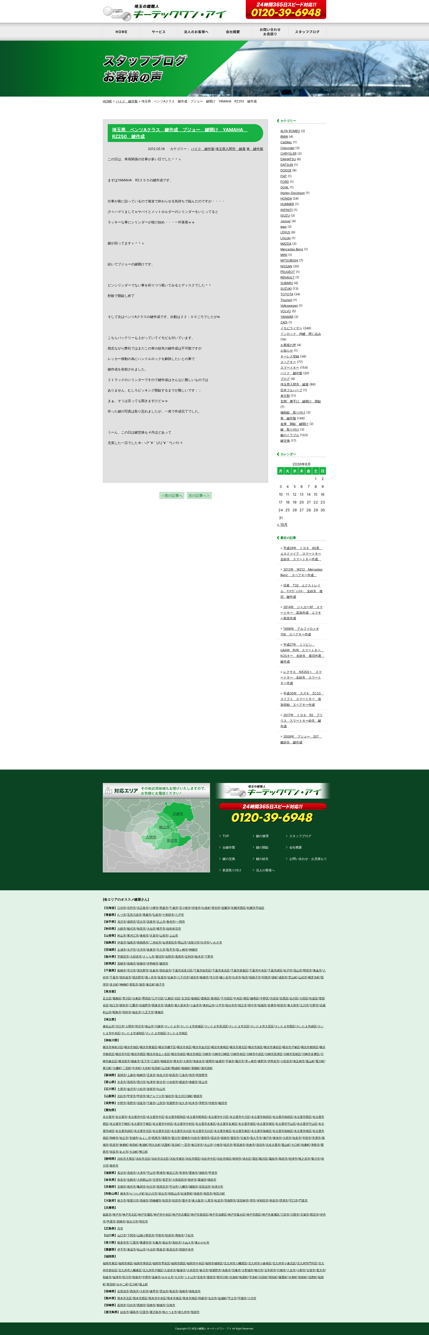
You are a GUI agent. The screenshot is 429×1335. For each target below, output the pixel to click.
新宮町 (111, 1284)
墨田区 (146, 998)
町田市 (282, 1005)
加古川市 (132, 1221)
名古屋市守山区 (285, 1124)
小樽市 (154, 908)
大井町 (146, 1068)
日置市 (144, 1312)
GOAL (284, 187)
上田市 (161, 1103)
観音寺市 (123, 1242)
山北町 (166, 1068)
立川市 (304, 1005)
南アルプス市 (155, 1096)
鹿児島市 (155, 1312)
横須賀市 (124, 1061)
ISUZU (285, 215)
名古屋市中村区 (163, 1124)
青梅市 (159, 1012)
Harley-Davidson (292, 193)
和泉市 (273, 1200)
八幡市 (183, 1186)
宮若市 (201, 1277)
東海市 (277, 1138)
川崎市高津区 (273, 1054)
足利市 (189, 956)
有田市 (208, 1193)
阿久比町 (155, 1145)
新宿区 (215, 998)
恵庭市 (164, 908)
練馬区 (254, 998)
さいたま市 (172, 1026)
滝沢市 (121, 921)
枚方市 (121, 1200)
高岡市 (131, 1082)
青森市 (147, 914)
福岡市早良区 (161, 1263)
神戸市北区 (129, 1214)
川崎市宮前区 (292, 1054)
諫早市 (154, 1291)
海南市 (198, 1193)
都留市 (198, 1096)
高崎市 (121, 963)
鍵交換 (285, 440)
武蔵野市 (145, 1005)
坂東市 (151, 949)
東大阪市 (198, 1200)
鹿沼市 (160, 956)
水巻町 (292, 1277)
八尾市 (209, 1200)
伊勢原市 (273, 1061)
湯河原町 (207, 1068)
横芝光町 (314, 977)
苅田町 (263, 1277)
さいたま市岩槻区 (192, 1026)
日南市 (170, 1305)
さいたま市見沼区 (216, 1026)
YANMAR (286, 317)
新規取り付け (232, 870)
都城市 (161, 1305)
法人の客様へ (265, 870)
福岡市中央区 (195, 1263)
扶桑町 (305, 1145)
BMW (284, 136)
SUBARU (286, 283)
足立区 (107, 998)
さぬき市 (188, 1242)
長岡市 (121, 1075)
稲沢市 (228, 1145)
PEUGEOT (287, 272)
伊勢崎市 (152, 963)
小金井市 (196, 1005)
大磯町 (117, 1068)
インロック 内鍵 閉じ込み (300, 334)
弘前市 (157, 914)
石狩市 (131, 908)
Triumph (286, 300)
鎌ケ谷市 (225, 977)
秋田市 (141, 928)
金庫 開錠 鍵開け (294, 424)
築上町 (143, 1284)
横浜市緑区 (178, 1054)
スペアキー (288, 362)
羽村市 (126, 1012)
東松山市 (108, 1026)
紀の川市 (151, 1193)
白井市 (236, 977)
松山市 (141, 1249)
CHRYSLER (288, 153)
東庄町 (150, 984)
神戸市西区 (253, 1214)
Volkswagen (289, 305)
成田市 (283, 977)
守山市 (151, 1172)
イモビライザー (291, 328)
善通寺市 (145, 1242)
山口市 (121, 1235)
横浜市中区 (123, 1054)
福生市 (136, 1012)
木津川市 (217, 1186)
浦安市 (194, 977)
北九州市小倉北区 (284, 1263)
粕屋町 (243, 1277)
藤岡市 (164, 963)
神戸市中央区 (162, 1214)
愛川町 (320, 1061)
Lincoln (285, 238)
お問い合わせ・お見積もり (308, 859)
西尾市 (156, 1138)
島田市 (283, 1158)
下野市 (209, 956)
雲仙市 (164, 1291)
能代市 (131, 928)
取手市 (170, 949)
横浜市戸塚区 (291, 1047)
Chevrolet (287, 148)
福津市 (117, 1277)
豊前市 (211, 1277)
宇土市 (232, 1298)
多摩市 (272, 1005)
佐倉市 (154, 970)
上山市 (173, 935)
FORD (284, 182)
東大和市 (293, 1005)
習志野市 (143, 970)
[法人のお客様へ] (195, 32)
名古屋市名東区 (206, 1124)
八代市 (252, 1298)
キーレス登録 (289, 356)
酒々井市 (151, 977)
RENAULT (287, 277)
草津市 (183, 1172)
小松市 (141, 1089)
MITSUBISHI (289, 260)
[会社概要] (233, 32)
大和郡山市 (144, 1179)
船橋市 (121, 970)
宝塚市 (304, 1214)
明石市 (143, 1221)
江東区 (169, 998)
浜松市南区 (224, 1158)
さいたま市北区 (239, 1026)
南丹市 (131, 1186)
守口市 (293, 1200)
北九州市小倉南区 (259, 1263)
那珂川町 (222, 1277)
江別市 (121, 908)
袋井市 (114, 1165)
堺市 (253, 1200)
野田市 (307, 970)
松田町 (156, 1068)
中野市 (121, 1103)
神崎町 (124, 984)
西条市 (161, 1249)
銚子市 (160, 984)
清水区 (246, 1158)
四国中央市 (186, 1249)
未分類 (285, 396)
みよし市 (145, 1138)
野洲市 (161, 1172)
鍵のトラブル (289, 435)
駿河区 (263, 1158)
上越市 (131, 1075)
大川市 (179, 1277)
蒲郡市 (166, 1138)
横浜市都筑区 (309, 1047)
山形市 (164, 935)
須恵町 (312, 1277)
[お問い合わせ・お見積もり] (270, 32)
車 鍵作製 (254, 149)
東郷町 (124, 1145)
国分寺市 (231, 1005)
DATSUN (286, 165)
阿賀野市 (202, 1075)
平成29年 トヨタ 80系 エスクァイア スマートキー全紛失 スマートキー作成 (301, 553)
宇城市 (242, 1298)
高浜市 (215, 1138)
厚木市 (177, 1061)
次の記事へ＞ (199, 495)
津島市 (315, 1145)
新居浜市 (172, 1249)
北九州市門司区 (307, 1263)
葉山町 (310, 1061)
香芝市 (166, 1179)
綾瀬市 (220, 1061)
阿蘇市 (202, 1298)
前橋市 (131, 963)
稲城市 (262, 1005)
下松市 (189, 1235)
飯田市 (223, 1103)
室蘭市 (225, 908)
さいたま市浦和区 (133, 1033)
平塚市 (229, 1061)
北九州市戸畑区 (153, 1270)
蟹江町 (143, 1151)
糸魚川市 (162, 1075)
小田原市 (286, 1061)
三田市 (285, 1214)
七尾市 (121, 1089)
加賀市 (151, 1089)
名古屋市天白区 (181, 1131)
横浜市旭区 (131, 1047)
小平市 (220, 1005)
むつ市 (121, 914)
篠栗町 (283, 1277)
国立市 (242, 1005)
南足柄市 (299, 1061)
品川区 (294, 998)
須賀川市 (194, 942)
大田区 (303, 998)
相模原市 (166, 1061)
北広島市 (143, 908)
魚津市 (151, 1082)
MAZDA (285, 243)
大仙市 (151, 928)
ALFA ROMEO (290, 131)
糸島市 (226, 1270)
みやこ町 (122, 1284)
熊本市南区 (190, 1298)
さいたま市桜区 (156, 1033)
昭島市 (117, 1012)
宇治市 (173, 1186)
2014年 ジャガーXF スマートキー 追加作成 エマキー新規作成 (301, 612)
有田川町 (219, 1193)
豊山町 (286, 1145)
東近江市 (172, 1172)
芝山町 (292, 977)
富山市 (203, 1082)
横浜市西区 (138, 1054)
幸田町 (133, 1145)
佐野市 (169, 956)
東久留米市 (182, 1005)
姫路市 (107, 1214)
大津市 (141, 1172)
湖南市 (203, 1172)
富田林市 (243, 1200)
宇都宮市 (123, 956)
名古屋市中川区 (218, 1117)
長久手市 (256, 1138)
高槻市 (144, 1200)
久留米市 (170, 1270)
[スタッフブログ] (307, 32)
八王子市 (148, 1012)
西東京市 (158, 1005)
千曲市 (151, 1103)
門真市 (303, 1200)
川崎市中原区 (255, 1054)
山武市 (302, 977)
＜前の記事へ (172, 495)
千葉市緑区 (275, 970)
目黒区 (284, 998)
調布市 (124, 1005)
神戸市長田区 (199, 1214)
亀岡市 (141, 1186)
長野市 (131, 1103)
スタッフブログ (300, 836)
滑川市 (141, 1082)
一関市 (180, 921)
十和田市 (168, 914)
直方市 (320, 1270)
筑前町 (302, 1277)
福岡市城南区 (214, 1263)
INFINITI (286, 210)
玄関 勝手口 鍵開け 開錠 (300, 401)
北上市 (161, 921)
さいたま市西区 (285, 1026)
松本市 (193, 1103)
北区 (177, 998)
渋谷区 (274, 998)
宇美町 (253, 1277)
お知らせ (286, 350)
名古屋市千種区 (120, 1124)
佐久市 (183, 1103)
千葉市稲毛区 (202, 970)
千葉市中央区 (258, 970)
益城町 (222, 1298)
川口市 (120, 1026)
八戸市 (179, 914)
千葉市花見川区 (182, 970)
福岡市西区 (178, 1263)
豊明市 (205, 1138)
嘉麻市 (156, 1277)
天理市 (157, 1179)
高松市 (176, 1242)
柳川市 (258, 1270)
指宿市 (195, 1312)
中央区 (237, 998)
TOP (226, 836)
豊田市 (235, 1138)
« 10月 (282, 524)
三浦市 (155, 1061)
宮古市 (141, 921)
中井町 (136, 1068)
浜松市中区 (208, 1158)
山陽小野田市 (145, 1235)
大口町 (295, 1145)
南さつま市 (169, 1312)
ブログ (285, 379)
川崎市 (206, 1054)
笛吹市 (169, 1096)
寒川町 (107, 1068)
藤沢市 (239, 1061)
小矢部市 (172, 1082)
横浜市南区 (194, 1054)
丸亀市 (157, 1242)
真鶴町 (195, 1068)
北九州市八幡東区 (130, 1270)
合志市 (212, 1298)
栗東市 (193, 1172)
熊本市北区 (124, 1298)
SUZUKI (286, 288)
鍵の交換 (229, 859)
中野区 (264, 998)
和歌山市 (174, 1193)
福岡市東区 (110, 1263)
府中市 (252, 1005)
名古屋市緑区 (124, 1131)
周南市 (179, 1235)
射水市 (161, 1082)
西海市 (134, 1291)
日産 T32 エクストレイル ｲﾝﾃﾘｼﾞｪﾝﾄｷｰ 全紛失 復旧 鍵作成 (301, 590)
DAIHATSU (288, 159)
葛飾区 (117, 998)
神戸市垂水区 (236, 1214)
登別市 (216, 908)
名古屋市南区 (302, 1131)
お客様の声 (288, 345)
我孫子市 (255, 977)
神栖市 (193, 949)
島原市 (173, 1291)
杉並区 (313, 998)
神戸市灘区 (145, 1214)
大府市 (287, 1138)
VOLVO (285, 311)
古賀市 (311, 1270)
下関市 (131, 1235)
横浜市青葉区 (148, 1047)
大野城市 (247, 1270)
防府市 (169, 1235)
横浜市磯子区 (167, 1047)
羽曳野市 (230, 1200)
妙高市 (173, 1075)
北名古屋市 (273, 1145)
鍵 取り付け (289, 429)
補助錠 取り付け (292, 412)
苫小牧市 (185, 908)
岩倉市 (250, 1145)
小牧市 (218, 1145)
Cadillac (286, 142)
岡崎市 (114, 1138)
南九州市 (184, 1312)
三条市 (183, 1075)
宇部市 (160, 1235)
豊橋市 (185, 1138)
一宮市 (185, 1145)
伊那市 (213, 1103)
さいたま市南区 (177, 1033)
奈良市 (121, 1179)
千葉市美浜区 (221, 970)
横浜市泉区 (184, 1047)
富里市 (162, 977)
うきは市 (190, 1277)
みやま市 (167, 1277)
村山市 (121, 935)
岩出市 (162, 1193)
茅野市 (203, 1103)
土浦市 (121, 949)
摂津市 (283, 1200)
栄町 (275, 977)
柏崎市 (141, 1075)
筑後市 (136, 1277)
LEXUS (285, 232)
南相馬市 (143, 942)
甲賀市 (213, 1172)
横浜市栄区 (255, 1047)
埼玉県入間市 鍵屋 (230, 149)
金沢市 (131, 1089)
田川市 (126, 1277)
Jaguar (285, 221)
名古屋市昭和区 (175, 1117)
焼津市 (293, 1158)
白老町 (206, 908)
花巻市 (151, 921)
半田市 (306, 1138)
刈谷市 (195, 1138)
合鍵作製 (229, 847)
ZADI (284, 322)
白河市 (205, 942)
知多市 (296, 1138)
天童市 (154, 935)
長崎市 (183, 1291)
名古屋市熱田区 (261, 1117)
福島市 (131, 942)
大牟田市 (192, 1270)
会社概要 (295, 847)
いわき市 (216, 942)
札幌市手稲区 (255, 908)
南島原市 (195, 1291)
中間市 (146, 1277)
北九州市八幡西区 (235, 1263)
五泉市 (151, 1075)
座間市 (210, 1061)
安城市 (133, 1138)
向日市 (151, 1186)
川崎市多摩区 (311, 1054)
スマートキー (289, 367)
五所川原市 (134, 914)
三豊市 (134, 1242)
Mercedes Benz (291, 249)
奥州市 (170, 921)
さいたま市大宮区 (262, 1026)
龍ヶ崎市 (182, 949)
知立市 (124, 1138)
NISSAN (286, 266)
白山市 (161, 1089)
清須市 (260, 1145)
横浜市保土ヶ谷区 (158, 1054)
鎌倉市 (135, 1061)
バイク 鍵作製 (202, 149)
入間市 (151, 837)
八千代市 (183, 977)
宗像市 (236, 1270)
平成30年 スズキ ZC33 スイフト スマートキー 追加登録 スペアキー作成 (302, 698)
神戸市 (117, 1214)
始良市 (124, 1312)
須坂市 (141, 1103)
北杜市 (121, 1096)
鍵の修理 (262, 836)
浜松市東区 (177, 1158)
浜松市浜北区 (160, 1158)
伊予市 (121, 1249)
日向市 (131, 1305)
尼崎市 (121, 1221)
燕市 (192, 1075)
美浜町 (176, 1145)
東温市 (131, 1249)
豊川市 (176, 1138)
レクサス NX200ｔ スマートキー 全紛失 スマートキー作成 (301, 677)
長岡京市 (162, 1186)
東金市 (317, 970)
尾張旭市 (239, 1145)
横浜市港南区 (220, 1047)
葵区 (255, 1158)
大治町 (133, 1151)
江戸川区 (158, 998)
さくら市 (148, 956)
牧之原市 (304, 1158)
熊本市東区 (174, 1298)
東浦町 (143, 1145)
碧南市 (225, 1138)
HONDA (286, 198)
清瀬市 (169, 1005)
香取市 (133, 984)
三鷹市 (133, 1005)
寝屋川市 (133, 1200)
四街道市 (165, 970)
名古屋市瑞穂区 (261, 1131)
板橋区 (195, 998)
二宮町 (126, 1068)
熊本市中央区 (157, 1298)
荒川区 (126, 998)
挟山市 (149, 1026)
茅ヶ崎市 (251, 1061)
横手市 (161, 928)
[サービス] (158, 32)
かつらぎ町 (137, 1193)
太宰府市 (270, 1270)
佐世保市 (123, 1291)
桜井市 (192, 1179)
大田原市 (136, 956)
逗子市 (145, 1061)
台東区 (136, 998)
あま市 (124, 1151)
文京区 (185, 998)
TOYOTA (286, 294)
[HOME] (121, 32)
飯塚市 (181, 1270)
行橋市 (281, 1270)
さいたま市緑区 (306, 1026)
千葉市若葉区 (239, 970)
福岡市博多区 (142, 1263)
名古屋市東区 (222, 1131)
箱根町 (185, 1068)
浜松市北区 (143, 1158)
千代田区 (226, 998)
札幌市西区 (238, 908)
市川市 (131, 970)
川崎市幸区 (238, 1054)
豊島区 (205, 998)
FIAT (283, 176)
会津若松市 (169, 942)
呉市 (120, 1228)
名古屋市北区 (142, 1131)
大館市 (121, 928)
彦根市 (131, 1172)
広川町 (133, 1284)
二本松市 (155, 942)
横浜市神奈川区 (113, 1047)
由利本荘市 (173, 928)
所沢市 (172, 840)
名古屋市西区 (302, 1117)
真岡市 (179, 956)
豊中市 (186, 1200)
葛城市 (202, 1179)
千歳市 (173, 908)
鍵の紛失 (262, 859)
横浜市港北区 (238, 1047)
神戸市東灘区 (271, 1214)
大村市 (144, 1291)
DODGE (285, 170)
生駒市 (131, 1179)
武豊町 (166, 1145)
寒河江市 (133, 935)
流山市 (297, 970)
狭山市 (164, 827)
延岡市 (121, 1305)
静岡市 (237, 1158)
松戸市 (288, 970)
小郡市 (301, 1270)
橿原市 (212, 1179)
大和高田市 (179, 1179)
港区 (246, 998)
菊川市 (315, 1158)
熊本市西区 (140, 1298)
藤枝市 (273, 1158)
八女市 (291, 1270)
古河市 (141, 949)
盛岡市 (131, 921)
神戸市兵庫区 (181, 1214)
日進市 (244, 1138)
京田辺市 (204, 1186)
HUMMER (287, 204)
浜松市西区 (193, 1158)
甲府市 (141, 1096)
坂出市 (166, 1242)
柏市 (245, 977)
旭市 (142, 984)
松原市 (218, 1200)
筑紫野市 (215, 1270)
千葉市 (114, 977)
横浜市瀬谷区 (272, 1047)
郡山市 (182, 942)
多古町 (114, 984)
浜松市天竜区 (126, 1158)
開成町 (176, 1068)
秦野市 (262, 1061)
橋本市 (124, 1193)
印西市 (266, 977)
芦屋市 (111, 1221)
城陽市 (193, 1186)
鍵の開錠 (262, 847)
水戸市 (131, 949)
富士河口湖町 (184, 1096)
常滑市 (316, 1138)
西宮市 (314, 1214)
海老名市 (199, 1061)
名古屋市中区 (137, 1117)
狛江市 (114, 1005)
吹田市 (166, 1200)
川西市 (294, 1214)
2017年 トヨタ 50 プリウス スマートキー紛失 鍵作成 (301, 720)
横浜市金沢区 (201, 1047)
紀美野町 (187, 1193)
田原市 (114, 1145)
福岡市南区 (125, 1263)
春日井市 (197, 1145)
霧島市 (134, 1312)
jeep (283, 226)
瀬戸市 (267, 1138)
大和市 (187, 1061)
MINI (283, 255)
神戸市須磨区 (218, 1214)
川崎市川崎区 (221, 1054)
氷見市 (121, 1082)
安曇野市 (172, 1103)
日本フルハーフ (291, 390)
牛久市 (161, 949)
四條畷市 (155, 1200)
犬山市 (208, 1145)
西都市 (141, 1305)
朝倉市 (107, 1277)
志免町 (233, 1277)
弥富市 (114, 1151)
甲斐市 (131, 1096)
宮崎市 (151, 1305)
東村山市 (208, 1005)
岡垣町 (273, 1277)
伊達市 (196, 908)
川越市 (177, 813)
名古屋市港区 (247, 1124)
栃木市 (199, 956)
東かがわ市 (202, 1242)
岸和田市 (262, 1200)
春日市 (204, 1270)
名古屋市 (108, 1117)
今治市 (151, 1249)
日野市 (314, 1005)
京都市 (121, 1186)
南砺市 (193, 1082)
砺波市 (183, 1082)
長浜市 (121, 1172)
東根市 (144, 935)
